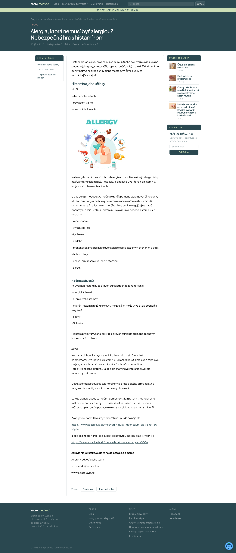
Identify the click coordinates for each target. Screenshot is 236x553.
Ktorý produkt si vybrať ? (75, 3)
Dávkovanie (97, 3)
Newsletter (175, 518)
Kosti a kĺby (135, 536)
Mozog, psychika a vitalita (142, 531)
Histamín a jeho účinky (48, 64)
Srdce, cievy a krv (138, 513)
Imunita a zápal (45, 19)
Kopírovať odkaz (106, 489)
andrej (40, 3)
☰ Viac (200, 3)
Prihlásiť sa (184, 152)
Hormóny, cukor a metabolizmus (146, 527)
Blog (56, 3)
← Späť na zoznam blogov (46, 76)
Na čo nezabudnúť (47, 69)
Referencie (112, 3)
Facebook (88, 489)
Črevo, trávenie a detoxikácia (144, 522)
